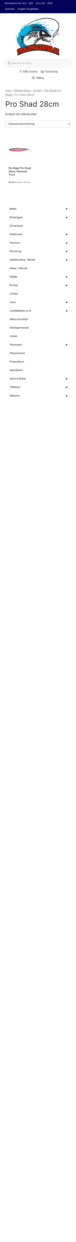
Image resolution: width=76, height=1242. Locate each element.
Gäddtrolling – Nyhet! (39, 260)
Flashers (39, 243)
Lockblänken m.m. (39, 311)
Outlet (13, 336)
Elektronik (39, 234)
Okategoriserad (19, 327)
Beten (39, 209)
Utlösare (39, 395)
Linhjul (14, 293)
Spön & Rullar (39, 378)
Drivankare (16, 225)
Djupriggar (39, 217)
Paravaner (39, 345)
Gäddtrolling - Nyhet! (28, 90)
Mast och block (19, 319)
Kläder (39, 277)
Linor (39, 302)
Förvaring (39, 251)
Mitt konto (30, 71)
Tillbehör (39, 387)
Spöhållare (16, 370)
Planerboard (17, 353)
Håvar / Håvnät (18, 268)
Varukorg (51, 71)
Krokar (39, 285)
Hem (8, 90)
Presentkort (17, 361)
